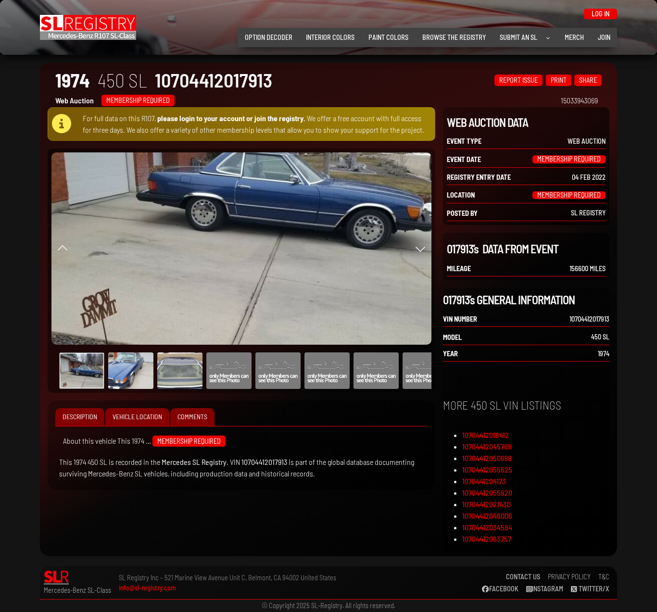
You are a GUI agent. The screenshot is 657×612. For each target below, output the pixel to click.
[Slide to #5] (327, 370)
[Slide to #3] (229, 370)
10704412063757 (486, 538)
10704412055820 (487, 492)
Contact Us (523, 577)
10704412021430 (486, 504)
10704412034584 (487, 527)
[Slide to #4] (278, 370)
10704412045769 (486, 446)
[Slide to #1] (81, 370)
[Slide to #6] (376, 370)
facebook (503, 589)
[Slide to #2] (179, 370)
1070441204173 (484, 481)
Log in (600, 14)
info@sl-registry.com (147, 588)
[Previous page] (62, 248)
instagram (547, 589)
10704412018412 (485, 434)
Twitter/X (593, 589)
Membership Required (138, 100)
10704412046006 (487, 515)
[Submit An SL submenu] (548, 38)
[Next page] (420, 248)
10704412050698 (487, 457)
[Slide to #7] (425, 370)
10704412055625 (487, 469)
